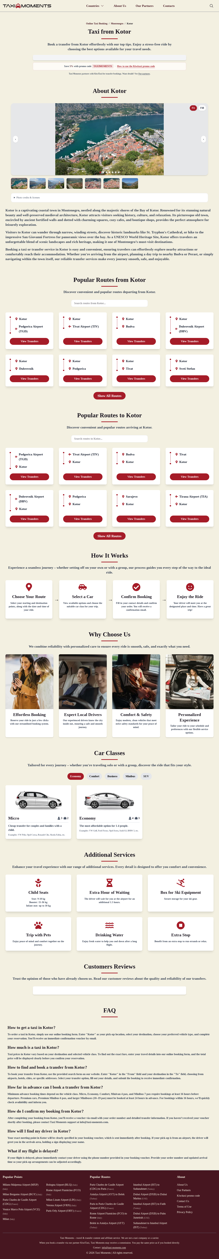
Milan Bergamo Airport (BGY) (22, 1194)
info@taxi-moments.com (114, 1247)
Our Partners (144, 6)
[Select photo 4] (74, 183)
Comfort (94, 776)
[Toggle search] (211, 5)
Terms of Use (184, 1206)
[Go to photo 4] (109, 172)
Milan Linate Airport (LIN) (63, 1199)
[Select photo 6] (111, 183)
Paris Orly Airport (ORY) (63, 1210)
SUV (146, 776)
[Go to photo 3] (106, 172)
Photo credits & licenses (28, 197)
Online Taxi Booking (96, 23)
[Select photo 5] (93, 183)
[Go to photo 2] (103, 172)
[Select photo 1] (19, 183)
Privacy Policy (185, 1212)
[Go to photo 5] (112, 172)
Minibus (130, 776)
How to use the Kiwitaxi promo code (136, 66)
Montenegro (117, 23)
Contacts (169, 6)
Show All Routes (109, 396)
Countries (92, 6)
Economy (75, 776)
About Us (120, 6)
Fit (193, 108)
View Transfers (29, 341)
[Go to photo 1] (100, 172)
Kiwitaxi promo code (188, 1195)
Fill (202, 108)
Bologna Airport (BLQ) (62, 1184)
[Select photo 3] (56, 183)
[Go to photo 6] (116, 172)
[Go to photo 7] (119, 172)
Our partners (144, 74)
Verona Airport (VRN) (61, 1205)
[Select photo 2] (37, 183)
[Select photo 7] (130, 183)
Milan (9, 1219)
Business (112, 776)
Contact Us (183, 1201)
